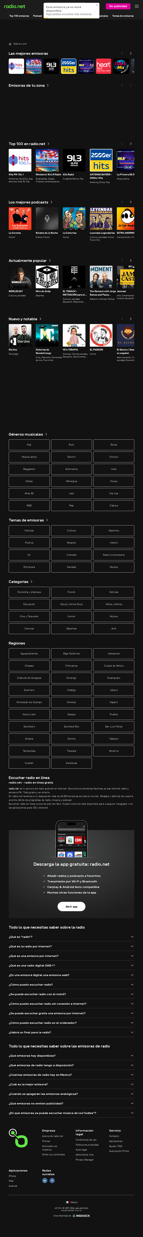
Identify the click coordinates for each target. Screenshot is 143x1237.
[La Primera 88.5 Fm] (86, 66)
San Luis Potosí (114, 726)
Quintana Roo (71, 726)
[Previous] (122, 52)
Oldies (29, 481)
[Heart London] (103, 66)
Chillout (113, 457)
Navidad (71, 567)
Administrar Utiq (85, 1155)
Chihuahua (71, 666)
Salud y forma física (71, 604)
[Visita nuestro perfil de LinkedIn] (44, 1180)
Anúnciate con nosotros (49, 1148)
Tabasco (113, 739)
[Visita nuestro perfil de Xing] (52, 1180)
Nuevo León (29, 714)
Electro (71, 457)
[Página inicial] (10, 43)
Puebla (114, 714)
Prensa (46, 1141)
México (74, 1202)
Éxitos (114, 445)
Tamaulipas (29, 751)
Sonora (71, 739)
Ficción (71, 592)
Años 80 (29, 493)
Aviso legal (81, 1150)
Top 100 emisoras (19, 16)
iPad (11, 1181)
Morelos (71, 702)
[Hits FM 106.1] (16, 66)
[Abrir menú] (137, 6)
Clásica (114, 505)
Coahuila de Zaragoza (29, 678)
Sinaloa (29, 739)
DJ (29, 555)
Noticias (29, 530)
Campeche (114, 653)
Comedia (71, 555)
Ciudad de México (114, 666)
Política (29, 543)
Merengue (71, 481)
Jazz (71, 493)
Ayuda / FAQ (115, 1146)
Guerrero (29, 690)
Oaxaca (71, 714)
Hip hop (113, 493)
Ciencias (29, 628)
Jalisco (114, 690)
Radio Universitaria (114, 555)
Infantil (114, 543)
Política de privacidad (87, 1145)
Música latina (29, 457)
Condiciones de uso (86, 1140)
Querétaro (29, 726)
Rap (71, 505)
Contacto (114, 1136)
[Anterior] (122, 142)
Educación (29, 604)
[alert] (71, 10)
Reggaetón (29, 469)
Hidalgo (71, 690)
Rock (71, 445)
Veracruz (114, 751)
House (113, 481)
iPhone (12, 1176)
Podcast (37, 16)
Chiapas (29, 666)
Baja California (71, 653)
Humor (72, 616)
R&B (29, 505)
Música (114, 567)
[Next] (130, 52)
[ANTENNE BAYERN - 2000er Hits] (68, 66)
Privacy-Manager (85, 1160)
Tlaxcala (71, 751)
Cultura (71, 530)
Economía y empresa (29, 592)
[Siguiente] (130, 142)
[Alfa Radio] (51, 66)
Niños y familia (114, 604)
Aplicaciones (115, 1141)
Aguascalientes (29, 653)
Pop (29, 445)
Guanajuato (113, 678)
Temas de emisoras (123, 16)
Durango (71, 678)
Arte (113, 628)
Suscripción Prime (119, 1151)
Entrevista (29, 567)
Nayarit (114, 702)
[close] (97, 5)
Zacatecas (71, 763)
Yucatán (29, 763)
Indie (114, 469)
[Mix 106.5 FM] (121, 66)
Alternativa (71, 469)
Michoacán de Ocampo (29, 702)
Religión (71, 543)
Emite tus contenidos (53, 1154)
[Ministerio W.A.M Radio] (34, 66)
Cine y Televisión (29, 616)
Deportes (114, 530)
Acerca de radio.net (52, 1136)
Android (13, 1186)
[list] (71, 66)
